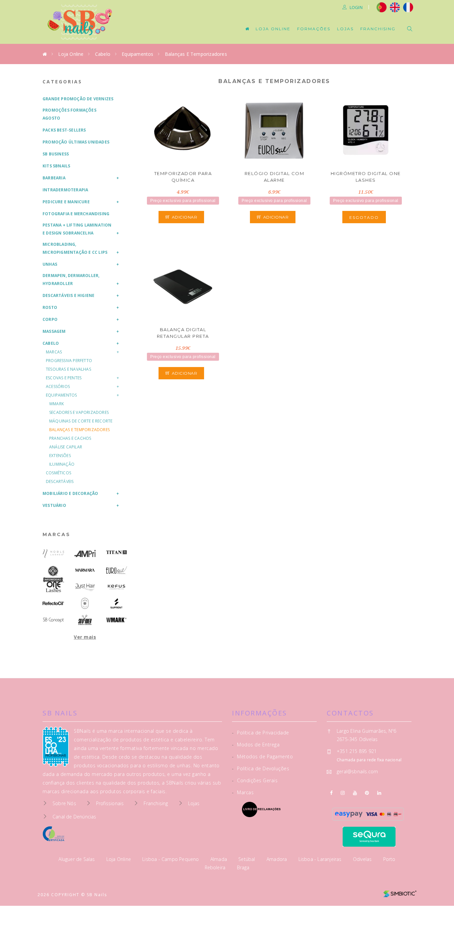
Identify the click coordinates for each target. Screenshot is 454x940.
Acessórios (58, 386)
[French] (408, 7)
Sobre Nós (64, 803)
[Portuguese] (381, 7)
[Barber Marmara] (85, 570)
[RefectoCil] (53, 603)
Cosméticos (58, 473)
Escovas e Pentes (63, 378)
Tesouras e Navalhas (68, 369)
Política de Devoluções (260, 768)
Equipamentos (137, 54)
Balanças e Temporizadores (196, 54)
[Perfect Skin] (85, 603)
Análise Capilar (65, 447)
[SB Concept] (53, 619)
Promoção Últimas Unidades (76, 142)
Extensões (60, 455)
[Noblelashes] (53, 553)
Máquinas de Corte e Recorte (80, 421)
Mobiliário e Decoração (70, 493)
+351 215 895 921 (357, 751)
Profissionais (110, 803)
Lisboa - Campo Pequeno (171, 859)
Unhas (50, 264)
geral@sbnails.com (357, 771)
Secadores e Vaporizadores (79, 412)
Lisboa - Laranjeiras (320, 859)
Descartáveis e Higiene (68, 295)
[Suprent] (116, 603)
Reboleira (216, 867)
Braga (243, 867)
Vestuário (54, 505)
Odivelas (363, 859)
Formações (313, 28)
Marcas (54, 352)
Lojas (345, 28)
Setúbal (247, 859)
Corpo (50, 319)
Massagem (54, 331)
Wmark (56, 404)
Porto (389, 859)
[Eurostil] (116, 570)
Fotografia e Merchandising (76, 214)
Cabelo (102, 54)
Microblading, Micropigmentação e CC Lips (75, 248)
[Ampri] (85, 553)
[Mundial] (53, 574)
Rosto (50, 307)
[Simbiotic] (399, 891)
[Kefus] (116, 586)
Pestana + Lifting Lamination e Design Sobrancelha (77, 229)
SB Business (56, 154)
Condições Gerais (255, 780)
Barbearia (54, 178)
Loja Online (273, 28)
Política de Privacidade (260, 732)
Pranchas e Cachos (70, 438)
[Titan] (116, 552)
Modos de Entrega (256, 744)
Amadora (277, 859)
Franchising (378, 28)
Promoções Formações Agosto (69, 114)
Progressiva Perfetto (69, 360)
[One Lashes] (53, 586)
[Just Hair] (85, 586)
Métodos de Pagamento (262, 756)
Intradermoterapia (65, 190)
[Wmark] (116, 619)
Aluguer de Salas (77, 859)
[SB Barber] (85, 619)
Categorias (62, 81)
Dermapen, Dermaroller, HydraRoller (71, 279)
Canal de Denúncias (74, 816)
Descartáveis (59, 481)
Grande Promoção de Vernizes (78, 99)
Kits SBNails (56, 166)
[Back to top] (434, 919)
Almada (219, 859)
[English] (394, 7)
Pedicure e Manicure (66, 202)
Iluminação (61, 464)
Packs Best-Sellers (64, 130)
